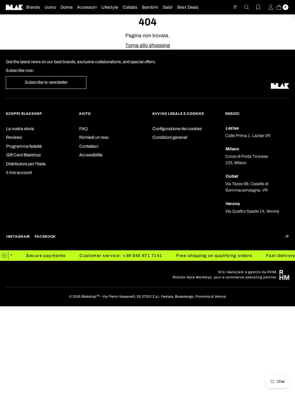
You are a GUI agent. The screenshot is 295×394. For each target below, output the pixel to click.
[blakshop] (14, 7)
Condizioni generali (169, 137)
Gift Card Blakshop (23, 155)
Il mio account (19, 172)
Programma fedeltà (24, 146)
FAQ (83, 128)
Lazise (232, 128)
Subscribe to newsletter (46, 82)
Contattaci (88, 146)
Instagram (17, 237)
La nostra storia (20, 128)
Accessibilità (90, 155)
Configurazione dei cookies (177, 128)
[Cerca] (243, 7)
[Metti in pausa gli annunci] (4, 256)
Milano (232, 149)
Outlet (232, 176)
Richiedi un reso (94, 137)
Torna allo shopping (147, 45)
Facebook (45, 237)
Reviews (14, 137)
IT (235, 7)
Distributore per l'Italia (26, 164)
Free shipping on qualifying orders (212, 255)
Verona (233, 203)
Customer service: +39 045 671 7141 (118, 255)
